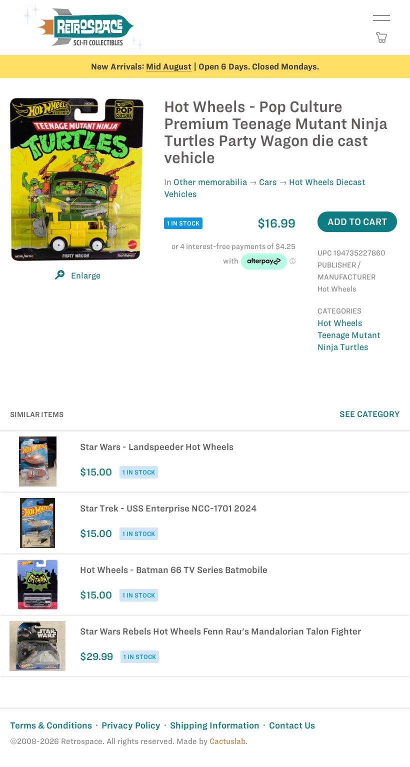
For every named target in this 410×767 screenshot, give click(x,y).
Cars (268, 182)
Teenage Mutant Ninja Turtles (349, 341)
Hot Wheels (340, 323)
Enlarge (85, 275)
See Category (370, 414)
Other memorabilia (210, 182)
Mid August (169, 66)
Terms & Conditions (51, 725)
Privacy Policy (131, 725)
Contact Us (292, 725)
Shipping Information (215, 725)
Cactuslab (228, 741)
